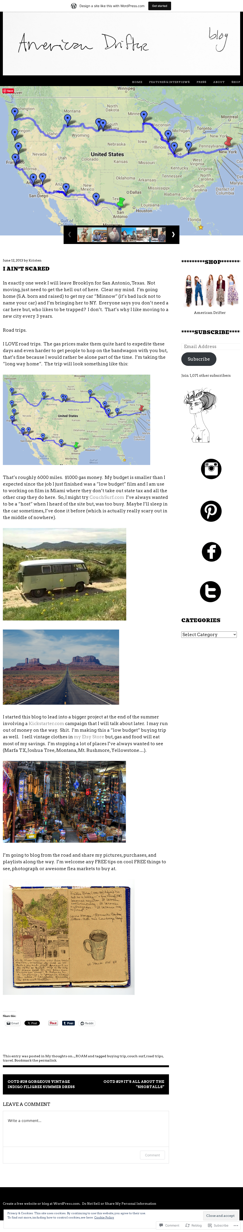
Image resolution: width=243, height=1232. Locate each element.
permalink (47, 1060)
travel (8, 1060)
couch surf (136, 1056)
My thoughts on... (60, 1056)
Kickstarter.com (46, 723)
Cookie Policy (104, 1217)
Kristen (35, 260)
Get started (159, 6)
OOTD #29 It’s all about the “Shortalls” (133, 1084)
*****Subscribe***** (211, 332)
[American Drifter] (121, 74)
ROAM (81, 1056)
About (218, 82)
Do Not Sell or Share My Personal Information (119, 1203)
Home (137, 82)
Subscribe (199, 359)
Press (201, 82)
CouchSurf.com (106, 497)
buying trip (116, 1056)
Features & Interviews (169, 82)
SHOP (235, 82)
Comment (152, 1155)
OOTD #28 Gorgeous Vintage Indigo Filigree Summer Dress (41, 1084)
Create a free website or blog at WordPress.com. (41, 1203)
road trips (154, 1056)
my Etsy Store (89, 737)
